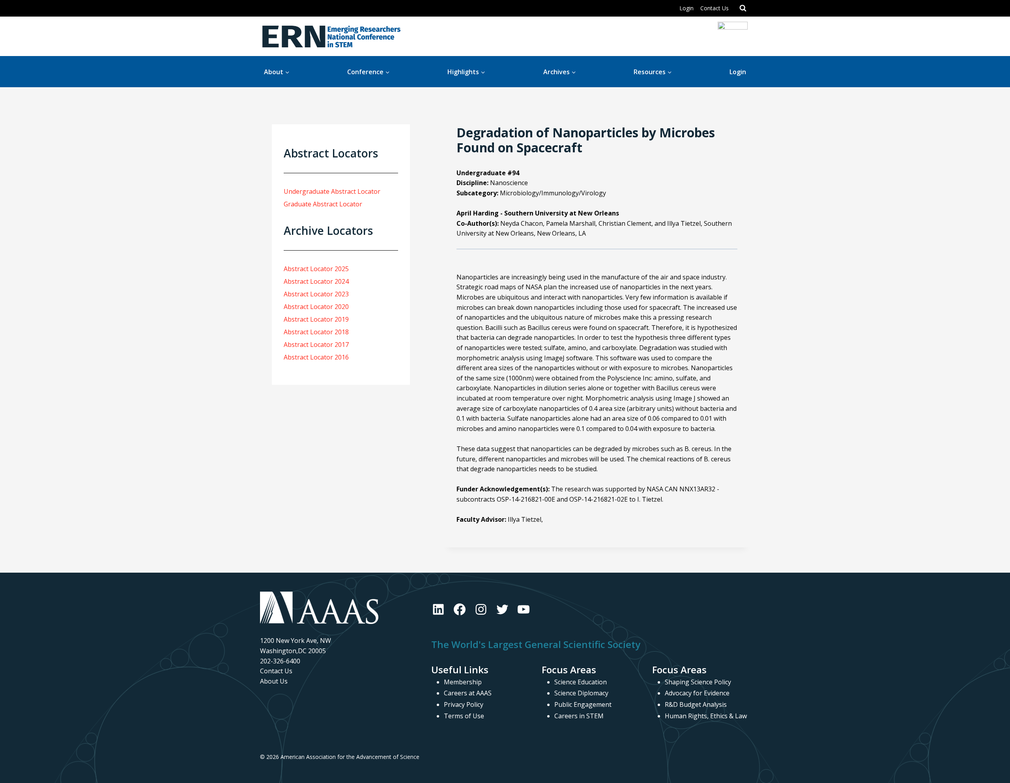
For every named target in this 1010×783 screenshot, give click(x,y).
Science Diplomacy (581, 693)
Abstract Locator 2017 (316, 344)
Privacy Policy (463, 704)
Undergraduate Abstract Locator (332, 191)
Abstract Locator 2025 (316, 268)
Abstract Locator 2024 (316, 281)
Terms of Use (464, 716)
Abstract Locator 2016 (316, 357)
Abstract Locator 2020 (316, 306)
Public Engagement (583, 704)
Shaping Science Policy (698, 682)
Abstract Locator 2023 (316, 294)
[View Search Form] (743, 8)
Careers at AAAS (468, 693)
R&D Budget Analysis (696, 704)
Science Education (580, 682)
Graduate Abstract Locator (323, 204)
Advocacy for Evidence (697, 693)
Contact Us (714, 8)
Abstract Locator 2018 (316, 332)
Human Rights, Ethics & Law (706, 716)
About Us (274, 681)
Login (686, 8)
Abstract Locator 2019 (316, 319)
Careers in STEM (579, 716)
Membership (463, 682)
